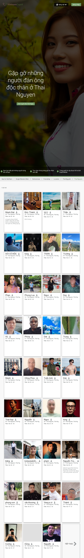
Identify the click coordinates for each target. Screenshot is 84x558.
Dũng (27, 544)
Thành (66, 502)
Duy (65, 295)
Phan (7, 295)
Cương (8, 544)
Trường (66, 254)
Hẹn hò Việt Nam (7, 179)
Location (56, 179)
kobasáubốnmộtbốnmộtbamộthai (31, 461)
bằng (7, 461)
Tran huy (9, 419)
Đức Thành (30, 212)
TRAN (47, 254)
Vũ (6, 336)
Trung (66, 336)
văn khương (30, 502)
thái (65, 378)
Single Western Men (22, 179)
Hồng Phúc (30, 378)
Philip (27, 336)
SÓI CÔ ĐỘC (11, 254)
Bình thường (28, 219)
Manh (8, 378)
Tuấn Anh (48, 378)
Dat (45, 336)
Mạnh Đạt (9, 212)
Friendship (47, 179)
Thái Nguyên (67, 179)
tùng (27, 254)
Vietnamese (36, 179)
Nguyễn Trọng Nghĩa (69, 461)
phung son (10, 502)
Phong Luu (30, 295)
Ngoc (46, 295)
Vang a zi (48, 502)
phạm (46, 461)
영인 (46, 212)
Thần (65, 212)
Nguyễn (28, 419)
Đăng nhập (76, 4)
